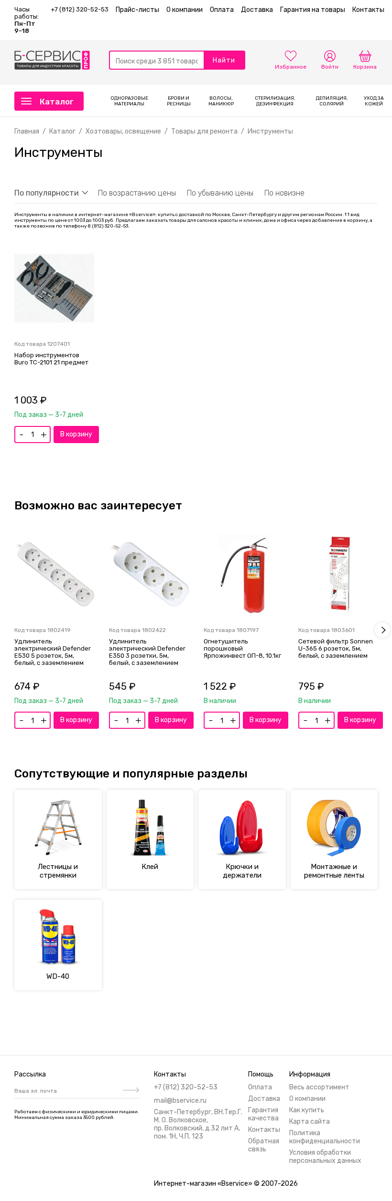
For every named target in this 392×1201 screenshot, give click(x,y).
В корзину (76, 434)
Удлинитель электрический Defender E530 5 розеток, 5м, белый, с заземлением (52, 652)
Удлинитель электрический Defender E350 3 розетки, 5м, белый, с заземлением (147, 652)
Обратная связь (263, 1145)
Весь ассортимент (319, 1087)
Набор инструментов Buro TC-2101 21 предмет (51, 359)
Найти (224, 60)
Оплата (222, 10)
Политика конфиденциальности (324, 1137)
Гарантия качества (263, 1114)
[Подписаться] (130, 1090)
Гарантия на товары (312, 10)
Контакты (368, 10)
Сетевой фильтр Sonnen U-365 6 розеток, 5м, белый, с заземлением (335, 648)
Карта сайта (309, 1122)
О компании (184, 10)
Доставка (257, 10)
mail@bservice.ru (180, 1101)
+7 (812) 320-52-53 (80, 9)
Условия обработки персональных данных (325, 1157)
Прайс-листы (137, 10)
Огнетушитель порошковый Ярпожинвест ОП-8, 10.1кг (242, 648)
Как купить (306, 1110)
